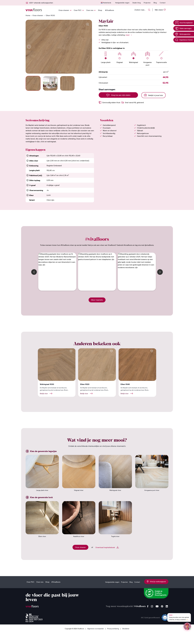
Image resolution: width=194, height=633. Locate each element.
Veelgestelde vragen (122, 3)
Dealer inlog (136, 3)
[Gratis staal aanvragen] (71, 351)
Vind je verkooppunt (157, 581)
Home (28, 15)
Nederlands (107, 3)
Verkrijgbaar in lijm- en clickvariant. (115, 42)
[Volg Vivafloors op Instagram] (152, 606)
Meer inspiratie (97, 300)
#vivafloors (140, 606)
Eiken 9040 (125, 384)
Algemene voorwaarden (95, 629)
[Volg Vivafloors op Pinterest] (162, 606)
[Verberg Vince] (165, 615)
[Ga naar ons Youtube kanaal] (157, 606)
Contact (162, 3)
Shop (100, 10)
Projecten (147, 3)
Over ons (89, 10)
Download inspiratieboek (105, 547)
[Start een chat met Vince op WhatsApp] (187, 626)
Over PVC (77, 10)
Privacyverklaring (113, 629)
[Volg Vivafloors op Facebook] (148, 606)
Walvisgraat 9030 (47, 384)
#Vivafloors (109, 10)
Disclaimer (125, 629)
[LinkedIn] (166, 606)
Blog (155, 3)
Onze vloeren (63, 10)
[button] (29, 46)
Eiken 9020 (84, 384)
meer (128, 35)
